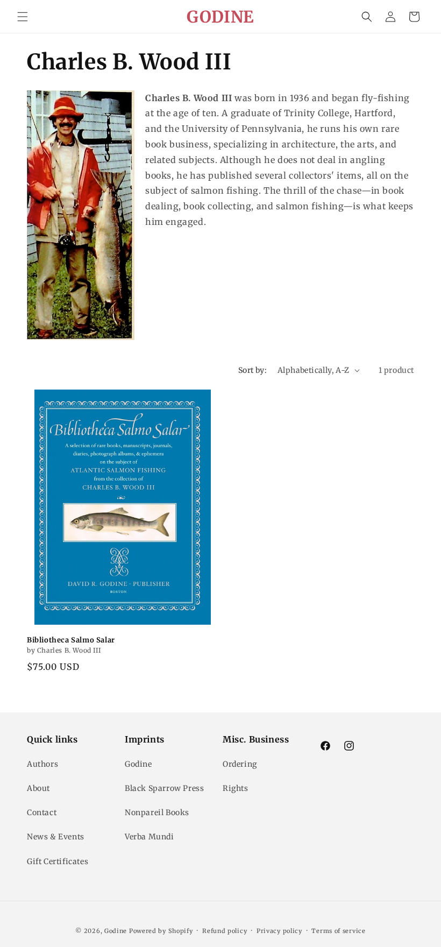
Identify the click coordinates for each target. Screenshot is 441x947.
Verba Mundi (149, 837)
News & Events (55, 837)
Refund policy (224, 931)
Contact (41, 812)
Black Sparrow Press (164, 788)
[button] (22, 17)
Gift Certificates (57, 861)
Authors (42, 764)
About (38, 788)
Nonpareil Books (157, 812)
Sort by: (252, 370)
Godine (138, 764)
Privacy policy (279, 931)
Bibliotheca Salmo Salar (71, 640)
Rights (235, 788)
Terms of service (338, 931)
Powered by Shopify (161, 931)
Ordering (240, 764)
